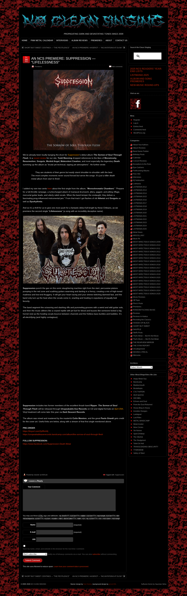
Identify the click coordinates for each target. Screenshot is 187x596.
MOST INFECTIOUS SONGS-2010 (146, 245)
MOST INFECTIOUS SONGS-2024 (146, 290)
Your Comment (34, 487)
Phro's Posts (138, 303)
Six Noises (137, 431)
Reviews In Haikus (140, 316)
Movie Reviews (139, 297)
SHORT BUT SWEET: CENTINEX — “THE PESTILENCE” (47, 48)
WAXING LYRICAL (140, 352)
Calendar (137, 158)
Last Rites (137, 418)
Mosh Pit (136, 239)
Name (32, 525)
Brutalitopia (137, 388)
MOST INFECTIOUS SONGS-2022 (146, 284)
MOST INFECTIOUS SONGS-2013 (146, 255)
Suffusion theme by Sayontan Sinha (153, 584)
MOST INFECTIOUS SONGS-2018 (146, 271)
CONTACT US (121, 40)
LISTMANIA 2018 (140, 206)
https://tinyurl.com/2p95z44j (35, 431)
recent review (40, 158)
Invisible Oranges (140, 411)
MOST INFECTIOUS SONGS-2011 (146, 248)
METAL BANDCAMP (141, 421)
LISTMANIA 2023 (140, 222)
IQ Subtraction (138, 180)
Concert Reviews (140, 161)
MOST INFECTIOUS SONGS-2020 (146, 277)
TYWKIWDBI (138, 450)
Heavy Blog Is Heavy (141, 408)
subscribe (96, 554)
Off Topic (136, 300)
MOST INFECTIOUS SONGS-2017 (146, 268)
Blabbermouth (139, 385)
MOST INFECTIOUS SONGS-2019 (146, 274)
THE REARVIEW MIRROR (143, 342)
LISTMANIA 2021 (140, 216)
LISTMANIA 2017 (140, 203)
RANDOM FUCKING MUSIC (144, 310)
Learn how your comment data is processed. (71, 567)
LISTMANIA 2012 (140, 187)
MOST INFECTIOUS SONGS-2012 (146, 252)
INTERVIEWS (62, 40)
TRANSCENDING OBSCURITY (145, 447)
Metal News (137, 232)
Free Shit (136, 174)
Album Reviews (139, 148)
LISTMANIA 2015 (140, 197)
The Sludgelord (139, 440)
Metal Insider (138, 424)
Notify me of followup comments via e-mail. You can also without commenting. (82, 554)
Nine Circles (138, 427)
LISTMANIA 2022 (140, 219)
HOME (24, 40)
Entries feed (138, 126)
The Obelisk (138, 437)
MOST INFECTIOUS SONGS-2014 (146, 258)
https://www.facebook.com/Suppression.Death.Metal (47, 444)
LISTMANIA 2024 (140, 226)
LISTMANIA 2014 (140, 193)
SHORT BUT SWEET (141, 326)
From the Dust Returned (142, 405)
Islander (37, 475)
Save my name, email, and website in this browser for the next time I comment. (53, 549)
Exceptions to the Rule (142, 164)
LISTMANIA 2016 (140, 200)
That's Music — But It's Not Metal (146, 339)
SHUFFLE (137, 329)
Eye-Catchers (138, 167)
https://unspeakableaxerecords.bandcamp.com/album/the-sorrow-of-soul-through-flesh (63, 434)
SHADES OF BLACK (141, 323)
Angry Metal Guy (140, 379)
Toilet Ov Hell (138, 444)
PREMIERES (96, 40)
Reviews (136, 313)
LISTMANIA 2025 (140, 229)
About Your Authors (140, 145)
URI (33, 539)
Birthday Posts (138, 154)
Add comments (117, 66)
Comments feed (139, 130)
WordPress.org (139, 133)
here (49, 188)
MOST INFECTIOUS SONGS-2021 (146, 281)
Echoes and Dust (140, 401)
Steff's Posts (138, 333)
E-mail (32, 532)
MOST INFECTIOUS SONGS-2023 (146, 287)
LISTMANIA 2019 (140, 209)
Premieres (38, 66)
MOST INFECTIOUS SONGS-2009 (146, 242)
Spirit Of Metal (138, 434)
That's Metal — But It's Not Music (146, 336)
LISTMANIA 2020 (140, 213)
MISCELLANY (138, 235)
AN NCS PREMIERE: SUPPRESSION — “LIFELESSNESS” (63, 60)
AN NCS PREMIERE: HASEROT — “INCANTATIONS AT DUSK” (97, 48)
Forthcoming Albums (141, 171)
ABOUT (108, 40)
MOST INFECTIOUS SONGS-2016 (146, 265)
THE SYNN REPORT (141, 346)
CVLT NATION (139, 392)
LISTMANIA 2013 (140, 190)
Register (136, 120)
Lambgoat (137, 414)
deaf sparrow (138, 395)
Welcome (137, 355)
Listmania (137, 184)
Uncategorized (139, 349)
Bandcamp (137, 382)
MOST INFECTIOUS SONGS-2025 (146, 294)
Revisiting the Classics (142, 320)
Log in (135, 123)
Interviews (137, 177)
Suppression (119, 475)
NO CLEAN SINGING (38, 584)
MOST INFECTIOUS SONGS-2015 (146, 261)
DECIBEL (137, 398)
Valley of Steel (139, 453)
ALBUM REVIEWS (79, 40)
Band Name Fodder (141, 151)
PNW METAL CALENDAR (42, 40)
